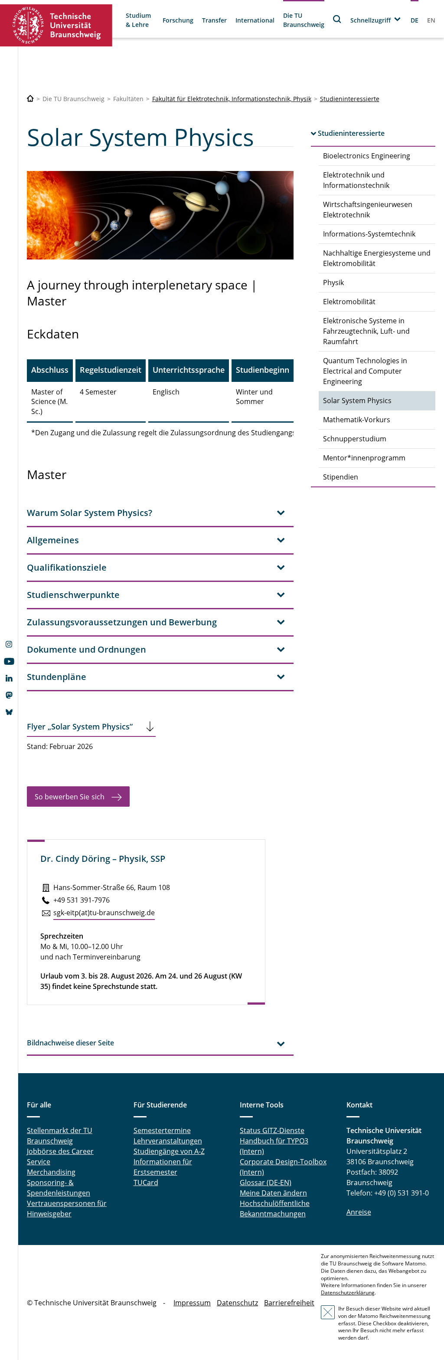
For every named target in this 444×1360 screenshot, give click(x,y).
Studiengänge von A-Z (169, 1151)
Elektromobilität (349, 301)
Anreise (358, 1212)
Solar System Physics (357, 400)
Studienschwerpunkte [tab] (73, 595)
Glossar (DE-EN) (265, 1182)
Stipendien (340, 477)
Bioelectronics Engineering (366, 156)
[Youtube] (9, 662)
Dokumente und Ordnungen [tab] (86, 649)
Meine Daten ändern (273, 1193)
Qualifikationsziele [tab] (67, 567)
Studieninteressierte (349, 99)
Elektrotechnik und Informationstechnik (356, 180)
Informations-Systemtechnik (369, 234)
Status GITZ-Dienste (272, 1130)
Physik (333, 282)
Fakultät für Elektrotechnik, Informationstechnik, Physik (231, 99)
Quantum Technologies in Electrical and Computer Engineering (365, 371)
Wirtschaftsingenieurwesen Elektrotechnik (367, 210)
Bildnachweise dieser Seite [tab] (70, 1043)
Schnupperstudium (354, 438)
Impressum (192, 1302)
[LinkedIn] (9, 679)
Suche (337, 19)
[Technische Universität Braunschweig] (56, 25)
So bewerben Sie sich (69, 797)
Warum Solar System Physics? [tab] (89, 513)
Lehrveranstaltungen (168, 1141)
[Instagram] (9, 645)
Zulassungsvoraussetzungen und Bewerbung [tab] (122, 622)
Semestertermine (162, 1130)
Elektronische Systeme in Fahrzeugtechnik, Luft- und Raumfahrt (366, 331)
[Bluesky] (9, 713)
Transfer (214, 20)
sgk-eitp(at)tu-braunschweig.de (104, 912)
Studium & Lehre (138, 20)
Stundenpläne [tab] (56, 677)
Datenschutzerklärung (348, 1292)
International (254, 20)
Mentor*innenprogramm (364, 458)
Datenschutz (237, 1302)
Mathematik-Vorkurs (356, 419)
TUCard (146, 1182)
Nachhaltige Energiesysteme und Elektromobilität (377, 258)
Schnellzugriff (370, 20)
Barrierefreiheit (289, 1302)
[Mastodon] (9, 696)
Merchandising (51, 1172)
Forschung (178, 20)
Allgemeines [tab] (53, 540)
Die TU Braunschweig (303, 20)
